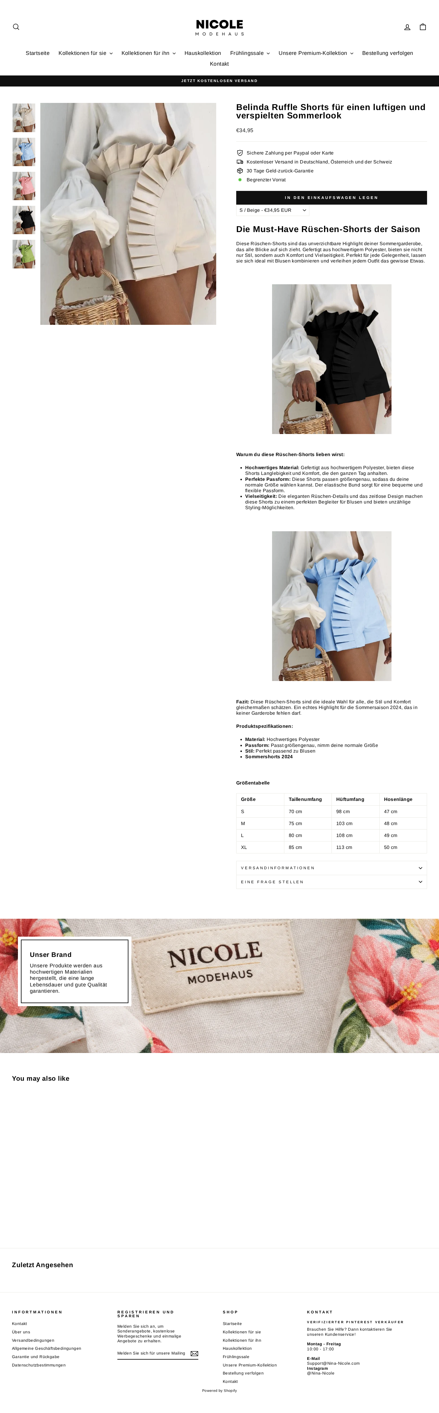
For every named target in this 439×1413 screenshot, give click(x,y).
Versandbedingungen (33, 1340)
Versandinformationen (278, 868)
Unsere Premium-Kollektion (314, 53)
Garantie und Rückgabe (35, 1357)
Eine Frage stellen (272, 882)
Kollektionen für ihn (146, 53)
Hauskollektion (203, 53)
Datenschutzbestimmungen (39, 1365)
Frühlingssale (247, 53)
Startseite (38, 53)
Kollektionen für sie (83, 53)
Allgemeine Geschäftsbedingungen (46, 1348)
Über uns (21, 1332)
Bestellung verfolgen (387, 53)
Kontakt (219, 64)
